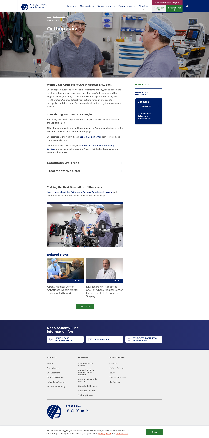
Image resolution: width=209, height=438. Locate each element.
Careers (113, 363)
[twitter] (77, 411)
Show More (85, 306)
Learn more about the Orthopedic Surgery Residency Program (79, 192)
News (112, 373)
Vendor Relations (117, 377)
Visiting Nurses (85, 395)
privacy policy (104, 433)
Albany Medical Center (85, 364)
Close (154, 432)
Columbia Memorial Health (88, 380)
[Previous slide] (50, 225)
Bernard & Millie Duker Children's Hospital (86, 372)
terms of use (122, 433)
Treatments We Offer (64, 171)
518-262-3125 (73, 406)
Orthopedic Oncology (141, 93)
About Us (143, 6)
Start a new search (57, 20)
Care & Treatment (106, 6)
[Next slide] (120, 225)
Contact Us (114, 382)
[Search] (187, 6)
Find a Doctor (70, 6)
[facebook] (67, 411)
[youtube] (82, 411)
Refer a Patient (116, 368)
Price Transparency (56, 386)
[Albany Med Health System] (34, 7)
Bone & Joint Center (90, 137)
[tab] (85, 247)
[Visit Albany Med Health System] (54, 418)
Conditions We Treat (63, 163)
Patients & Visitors (126, 6)
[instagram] (72, 411)
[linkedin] (87, 411)
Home (49, 17)
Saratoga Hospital (87, 391)
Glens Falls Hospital (88, 386)
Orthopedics (142, 85)
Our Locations (87, 6)
